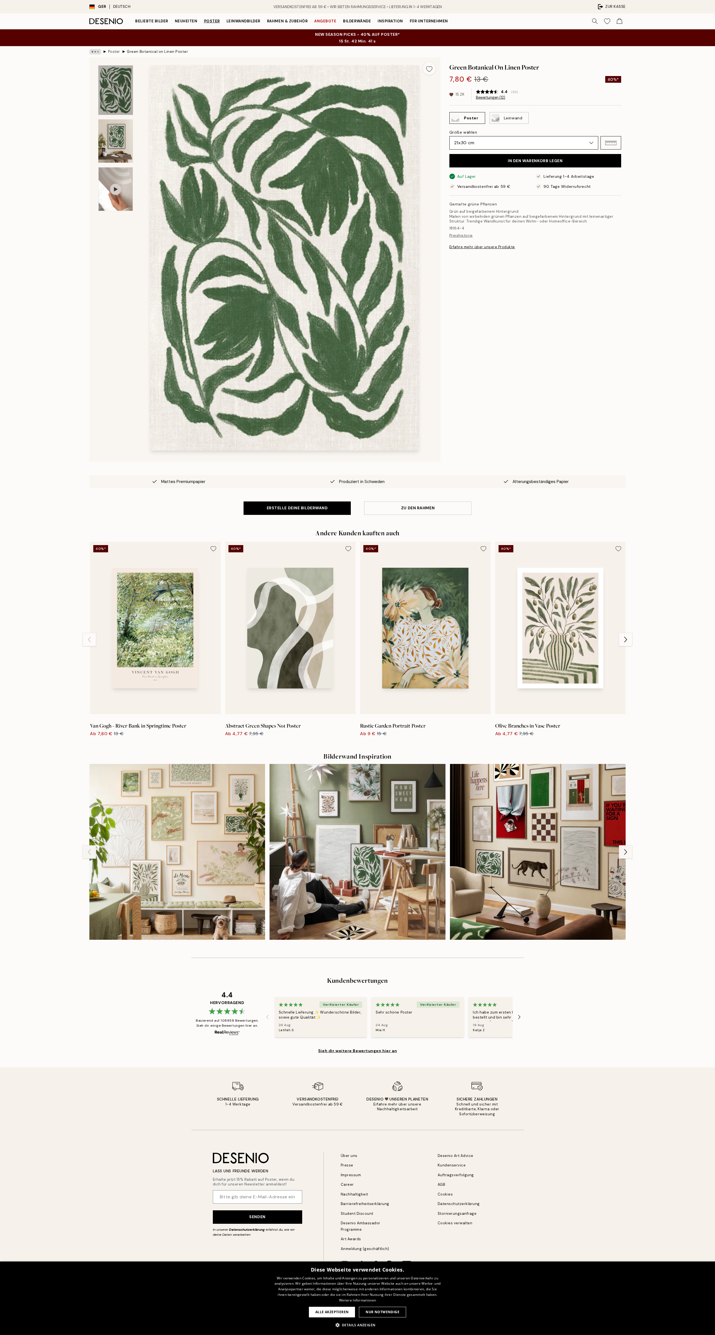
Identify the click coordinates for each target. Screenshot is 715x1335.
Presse (347, 1165)
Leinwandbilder (243, 21)
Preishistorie (461, 235)
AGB (441, 1184)
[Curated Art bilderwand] (538, 852)
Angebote (325, 21)
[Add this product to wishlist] (429, 68)
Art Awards (351, 1239)
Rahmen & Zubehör (287, 21)
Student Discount (357, 1213)
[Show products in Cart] (619, 21)
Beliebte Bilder (151, 21)
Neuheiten (186, 21)
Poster (212, 21)
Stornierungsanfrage (457, 1213)
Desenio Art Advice (455, 1155)
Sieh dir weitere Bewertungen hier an (357, 1050)
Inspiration (390, 21)
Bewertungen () (490, 97)
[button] (610, 143)
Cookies (445, 1194)
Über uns (349, 1155)
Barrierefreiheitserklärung (365, 1203)
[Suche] (595, 21)
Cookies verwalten (455, 1223)
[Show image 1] (115, 90)
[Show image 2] (115, 141)
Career (347, 1184)
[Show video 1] (115, 189)
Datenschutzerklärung (247, 1229)
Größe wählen (463, 132)
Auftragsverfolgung (456, 1175)
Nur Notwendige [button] (382, 1312)
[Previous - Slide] (89, 639)
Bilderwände (357, 21)
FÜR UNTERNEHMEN (429, 21)
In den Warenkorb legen (535, 160)
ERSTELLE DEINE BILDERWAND (297, 507)
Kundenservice (452, 1165)
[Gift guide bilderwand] (357, 852)
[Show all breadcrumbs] (95, 52)
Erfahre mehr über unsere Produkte (482, 247)
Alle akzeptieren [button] (332, 1312)
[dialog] (357, 1298)
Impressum (351, 1175)
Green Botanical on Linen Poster (157, 51)
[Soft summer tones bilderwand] (177, 852)
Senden (257, 1216)
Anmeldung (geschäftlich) (365, 1248)
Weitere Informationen (357, 1300)
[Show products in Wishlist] (607, 21)
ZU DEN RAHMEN (418, 507)
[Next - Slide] (625, 639)
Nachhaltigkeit (354, 1194)
